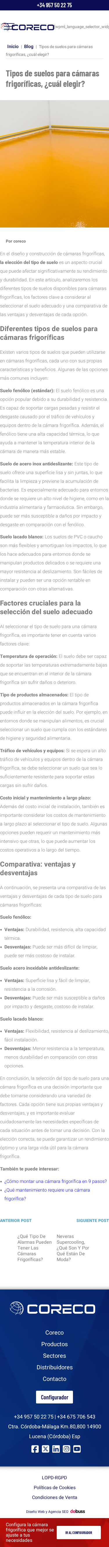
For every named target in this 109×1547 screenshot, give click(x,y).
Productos (54, 1344)
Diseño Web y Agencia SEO (47, 1511)
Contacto (54, 1379)
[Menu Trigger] (9, 26)
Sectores (54, 1356)
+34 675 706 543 (76, 1417)
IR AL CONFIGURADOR (78, 1533)
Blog (28, 46)
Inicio (13, 46)
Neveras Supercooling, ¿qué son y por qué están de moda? (73, 1248)
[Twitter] (45, 1449)
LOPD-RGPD (54, 1477)
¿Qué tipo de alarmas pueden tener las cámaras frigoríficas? (34, 1248)
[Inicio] (27, 27)
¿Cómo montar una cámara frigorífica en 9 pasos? (55, 1181)
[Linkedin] (56, 1449)
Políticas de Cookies (55, 1487)
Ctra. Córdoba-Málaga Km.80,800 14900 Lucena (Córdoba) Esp (54, 1431)
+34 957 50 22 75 (54, 4)
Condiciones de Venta (54, 1497)
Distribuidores (55, 1367)
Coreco (54, 1332)
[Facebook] (35, 1449)
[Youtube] (77, 1449)
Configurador (54, 1397)
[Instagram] (66, 1449)
